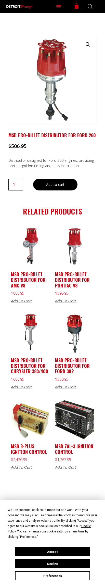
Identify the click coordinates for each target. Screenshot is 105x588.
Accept (52, 552)
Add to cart (55, 184)
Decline (52, 564)
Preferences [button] (28, 537)
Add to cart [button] (21, 301)
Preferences (52, 576)
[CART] (77, 6)
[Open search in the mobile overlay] (90, 6)
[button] (58, 6)
